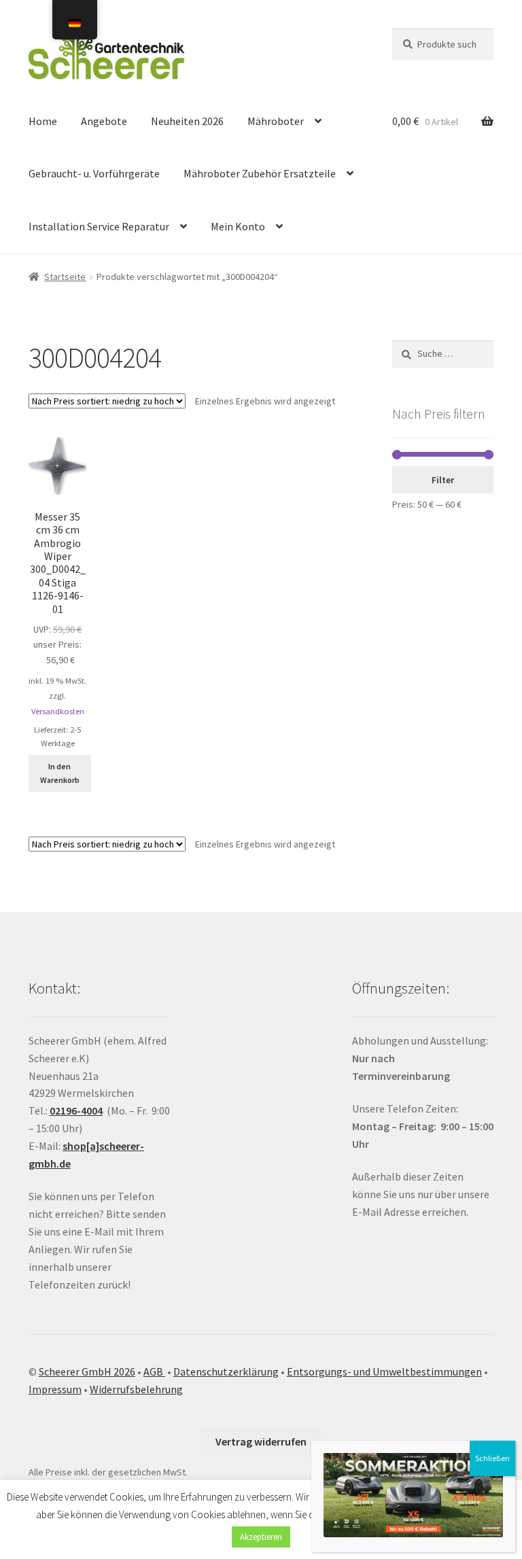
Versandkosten (57, 711)
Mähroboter (275, 121)
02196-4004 (76, 1110)
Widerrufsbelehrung (136, 1389)
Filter (443, 480)
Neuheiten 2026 (187, 121)
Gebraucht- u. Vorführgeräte (94, 173)
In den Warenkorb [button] (60, 772)
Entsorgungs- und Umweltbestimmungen (384, 1371)
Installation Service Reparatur (99, 226)
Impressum (55, 1389)
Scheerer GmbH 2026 (87, 1371)
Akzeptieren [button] (261, 1537)
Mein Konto (238, 226)
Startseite (65, 276)
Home (43, 121)
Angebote (104, 121)
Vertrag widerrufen (261, 1441)
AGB (154, 1371)
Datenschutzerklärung (226, 1371)
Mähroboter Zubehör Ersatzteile (260, 173)
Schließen (492, 1458)
